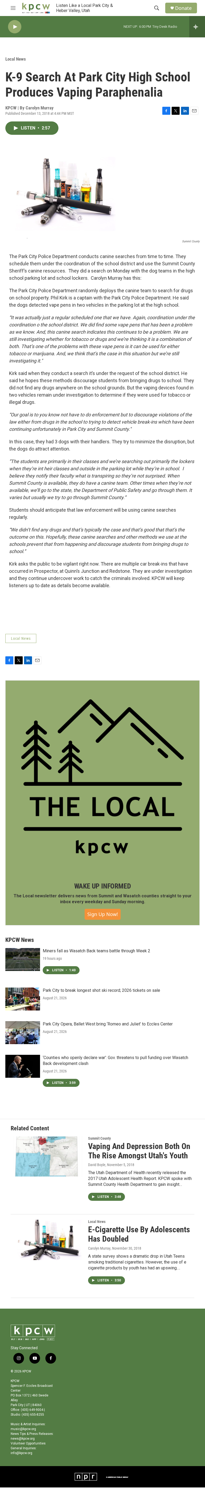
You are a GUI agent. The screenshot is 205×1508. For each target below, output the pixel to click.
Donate (183, 8)
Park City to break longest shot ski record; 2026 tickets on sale (101, 990)
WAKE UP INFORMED (102, 886)
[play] (14, 27)
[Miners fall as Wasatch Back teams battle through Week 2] (22, 959)
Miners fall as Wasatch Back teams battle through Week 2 (96, 950)
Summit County (99, 1138)
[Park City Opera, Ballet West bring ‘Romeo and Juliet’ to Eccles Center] (22, 1032)
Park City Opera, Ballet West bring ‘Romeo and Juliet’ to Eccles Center (108, 1024)
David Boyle (96, 1165)
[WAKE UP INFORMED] (102, 777)
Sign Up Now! (102, 914)
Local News (15, 59)
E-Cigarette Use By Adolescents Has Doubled (139, 1234)
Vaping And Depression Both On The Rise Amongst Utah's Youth (139, 1151)
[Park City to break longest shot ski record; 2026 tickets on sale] (22, 999)
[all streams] (197, 26)
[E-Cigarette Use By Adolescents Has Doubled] (47, 1240)
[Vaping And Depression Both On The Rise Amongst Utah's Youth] (47, 1156)
